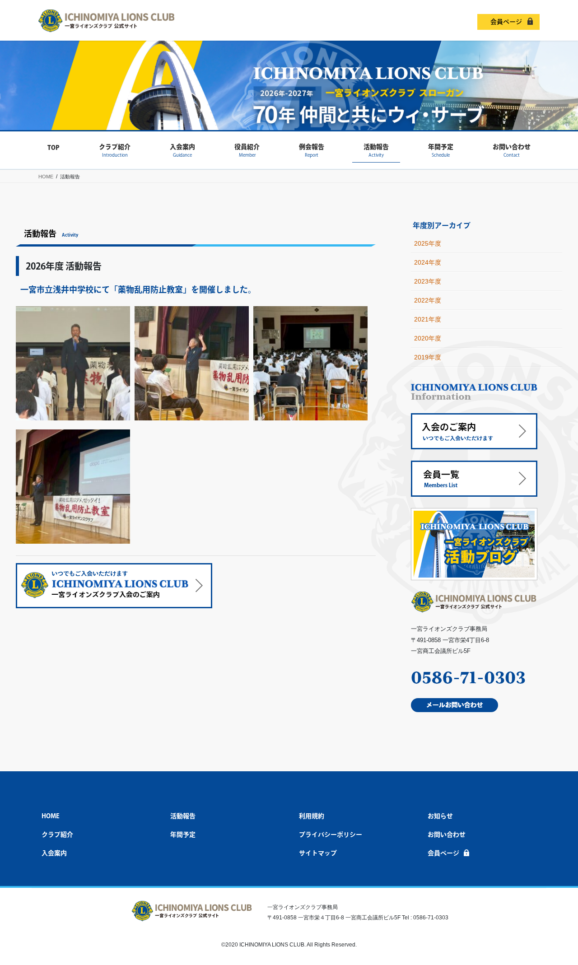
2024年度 (427, 262)
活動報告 (183, 816)
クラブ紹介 (57, 834)
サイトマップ (318, 853)
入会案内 (54, 853)
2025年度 (427, 243)
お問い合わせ (447, 834)
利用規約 (311, 816)
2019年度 (427, 357)
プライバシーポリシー (330, 834)
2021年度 (427, 319)
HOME (51, 816)
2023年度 (427, 281)
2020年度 (427, 338)
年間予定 (183, 834)
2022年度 (427, 300)
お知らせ (440, 816)
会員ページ (506, 22)
